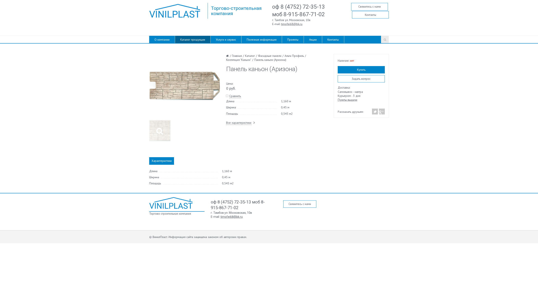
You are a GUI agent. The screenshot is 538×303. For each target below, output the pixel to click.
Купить (361, 70)
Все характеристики (238, 123)
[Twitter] (375, 111)
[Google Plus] (381, 111)
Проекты (292, 39)
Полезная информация (262, 39)
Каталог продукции (192, 39)
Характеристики (162, 161)
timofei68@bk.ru (291, 24)
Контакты (370, 15)
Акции (313, 39)
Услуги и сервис (226, 39)
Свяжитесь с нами (369, 6)
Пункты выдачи (347, 100)
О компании (162, 39)
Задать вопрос (361, 79)
